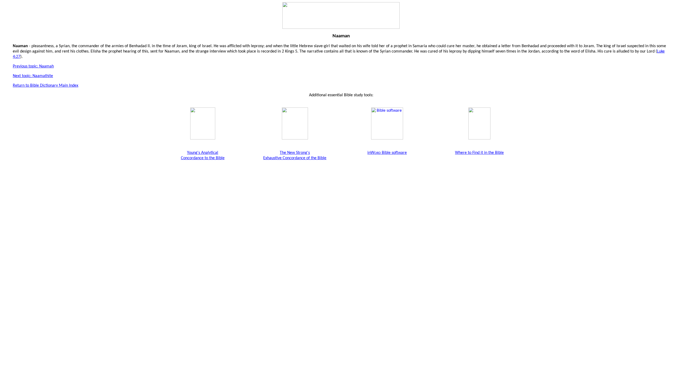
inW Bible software (387, 153)
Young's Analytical (202, 153)
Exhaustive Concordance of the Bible (294, 158)
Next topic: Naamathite (33, 76)
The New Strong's (295, 153)
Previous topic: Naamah (33, 66)
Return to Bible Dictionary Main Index (45, 85)
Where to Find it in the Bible (479, 153)
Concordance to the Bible (203, 158)
